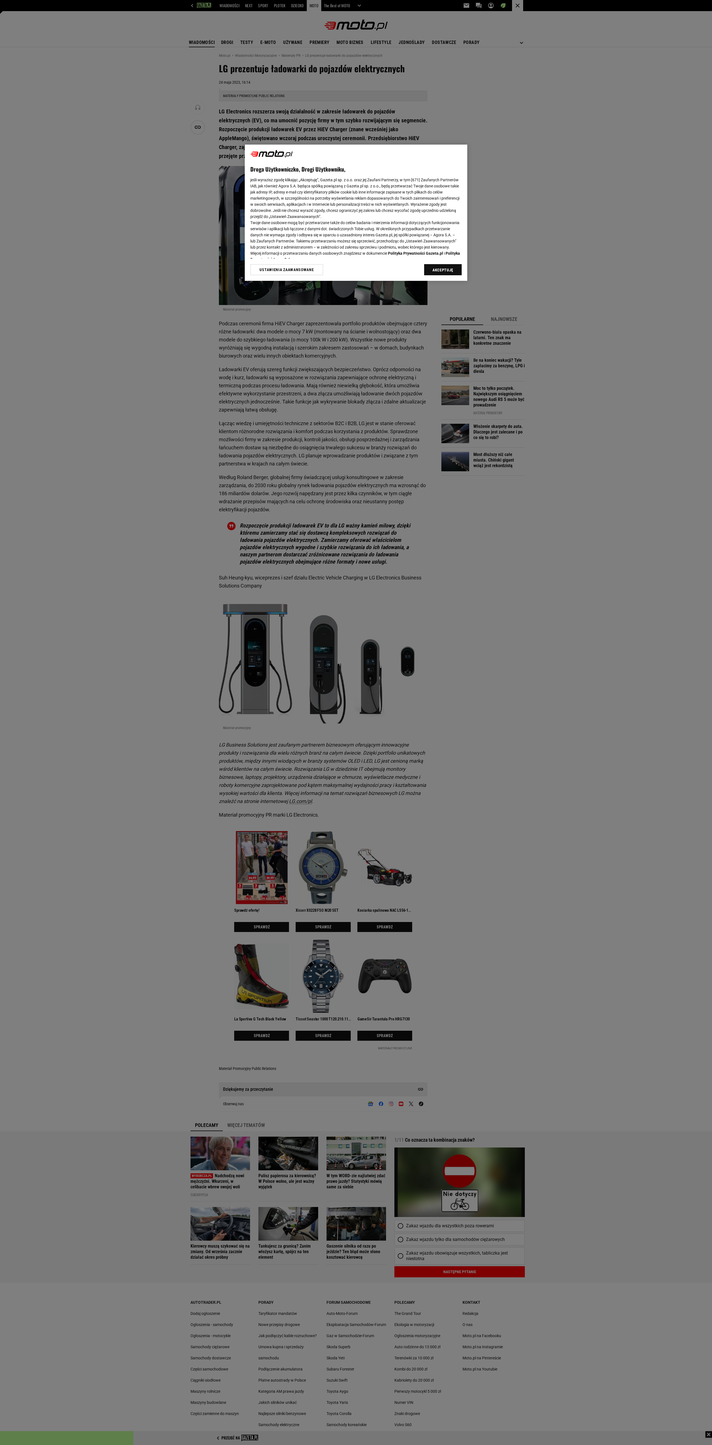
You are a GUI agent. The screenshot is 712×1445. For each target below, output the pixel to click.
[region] (356, 213)
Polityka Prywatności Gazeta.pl (415, 253)
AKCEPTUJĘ (442, 270)
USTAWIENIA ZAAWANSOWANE (286, 269)
